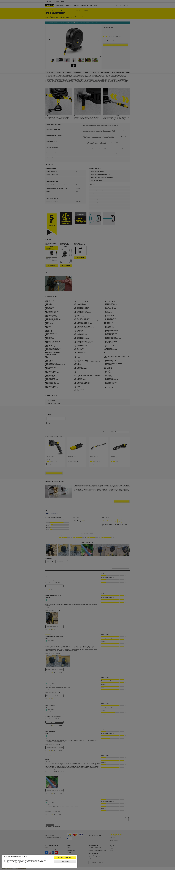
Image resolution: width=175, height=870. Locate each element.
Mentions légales (24, 862)
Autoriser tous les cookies (65, 857)
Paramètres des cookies (65, 864)
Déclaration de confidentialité (13, 862)
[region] (39, 861)
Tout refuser (65, 861)
